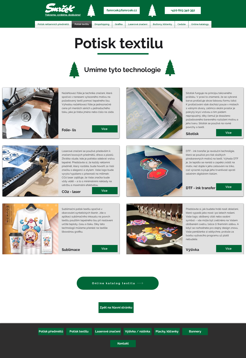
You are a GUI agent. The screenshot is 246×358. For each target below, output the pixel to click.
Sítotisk (190, 93)
